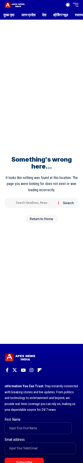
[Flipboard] (39, 370)
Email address (15, 439)
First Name (13, 419)
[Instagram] (31, 370)
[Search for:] (35, 203)
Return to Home (41, 219)
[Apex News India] (15, 5)
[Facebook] (7, 370)
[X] (14, 370)
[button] (58, 5)
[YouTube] (23, 370)
